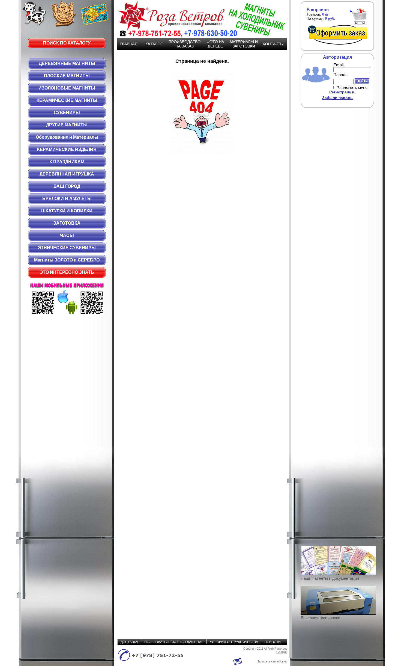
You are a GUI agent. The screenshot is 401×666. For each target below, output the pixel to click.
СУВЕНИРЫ (67, 112)
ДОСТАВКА (129, 642)
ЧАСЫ (67, 235)
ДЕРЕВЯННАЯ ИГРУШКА (67, 174)
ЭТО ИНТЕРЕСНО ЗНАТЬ (67, 272)
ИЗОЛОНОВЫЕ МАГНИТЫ (66, 88)
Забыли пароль (337, 98)
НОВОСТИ (272, 642)
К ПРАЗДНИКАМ (66, 161)
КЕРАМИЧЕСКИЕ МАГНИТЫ (67, 100)
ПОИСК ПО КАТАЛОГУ (67, 43)
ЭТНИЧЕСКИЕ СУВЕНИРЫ (67, 247)
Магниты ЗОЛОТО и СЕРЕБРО (67, 260)
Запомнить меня (352, 87)
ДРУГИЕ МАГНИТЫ (67, 125)
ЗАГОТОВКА (66, 223)
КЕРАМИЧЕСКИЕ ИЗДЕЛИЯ (67, 149)
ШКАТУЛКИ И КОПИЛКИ (66, 211)
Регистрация (341, 92)
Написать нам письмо (272, 661)
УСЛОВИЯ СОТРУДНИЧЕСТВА (234, 642)
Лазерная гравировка (320, 618)
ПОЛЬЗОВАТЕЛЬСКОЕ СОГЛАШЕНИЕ (174, 642)
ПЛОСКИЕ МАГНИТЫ (67, 75)
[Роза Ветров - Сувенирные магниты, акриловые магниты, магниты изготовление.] (199, 19)
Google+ (282, 651)
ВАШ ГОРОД (66, 186)
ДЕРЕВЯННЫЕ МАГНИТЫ (67, 63)
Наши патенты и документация (330, 578)
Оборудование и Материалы (67, 137)
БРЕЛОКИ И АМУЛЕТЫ (67, 198)
